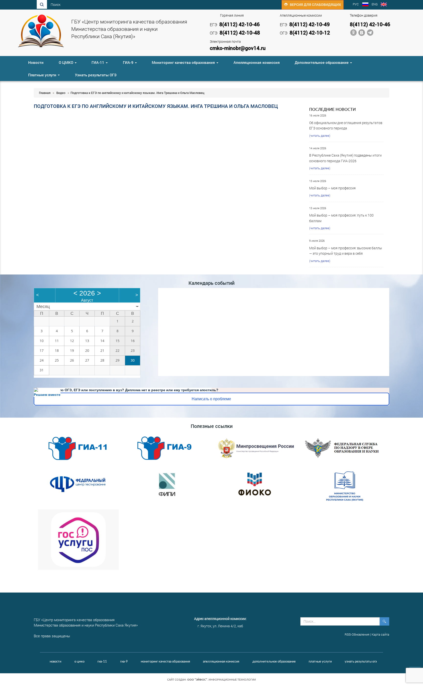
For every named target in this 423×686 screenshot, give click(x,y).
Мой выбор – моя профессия (332, 188)
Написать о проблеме (211, 399)
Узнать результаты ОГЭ (96, 74)
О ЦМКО (66, 62)
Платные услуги (42, 74)
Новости (36, 62)
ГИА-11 (98, 62)
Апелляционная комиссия (257, 62)
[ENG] (384, 5)
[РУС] (365, 5)
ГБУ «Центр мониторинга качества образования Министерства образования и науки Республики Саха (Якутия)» (129, 29)
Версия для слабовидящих (314, 4)
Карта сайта (380, 634)
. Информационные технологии (221, 679)
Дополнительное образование (322, 62)
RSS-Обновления (357, 634)
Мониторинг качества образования (184, 62)
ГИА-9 (128, 62)
